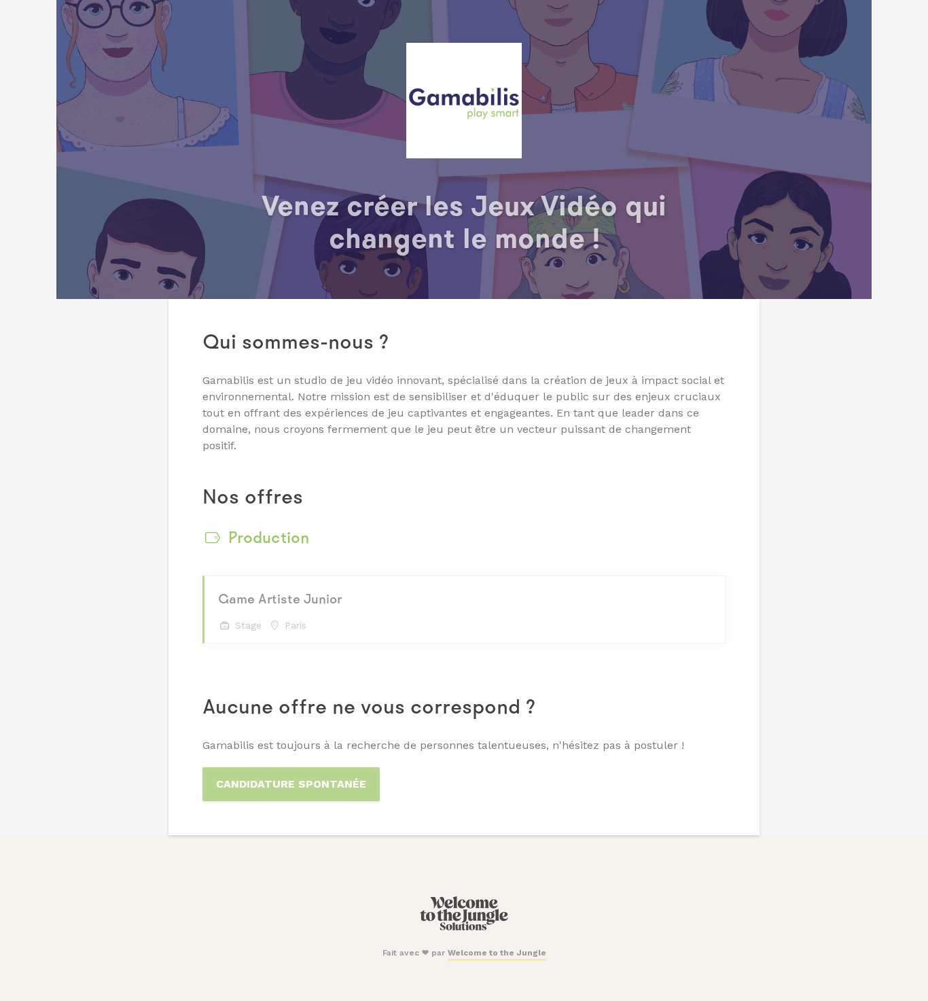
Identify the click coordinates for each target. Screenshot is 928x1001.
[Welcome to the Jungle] (463, 927)
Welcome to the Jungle (497, 953)
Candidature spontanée (291, 783)
